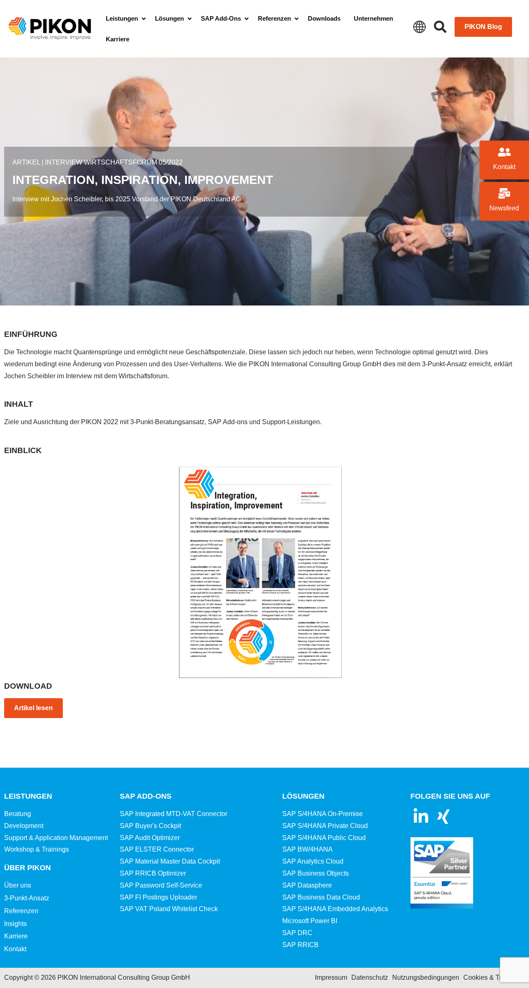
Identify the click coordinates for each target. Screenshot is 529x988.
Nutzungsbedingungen (425, 977)
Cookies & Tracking (492, 977)
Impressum (331, 977)
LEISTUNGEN (28, 796)
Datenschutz (369, 977)
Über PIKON (27, 868)
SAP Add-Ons (146, 796)
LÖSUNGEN (303, 796)
